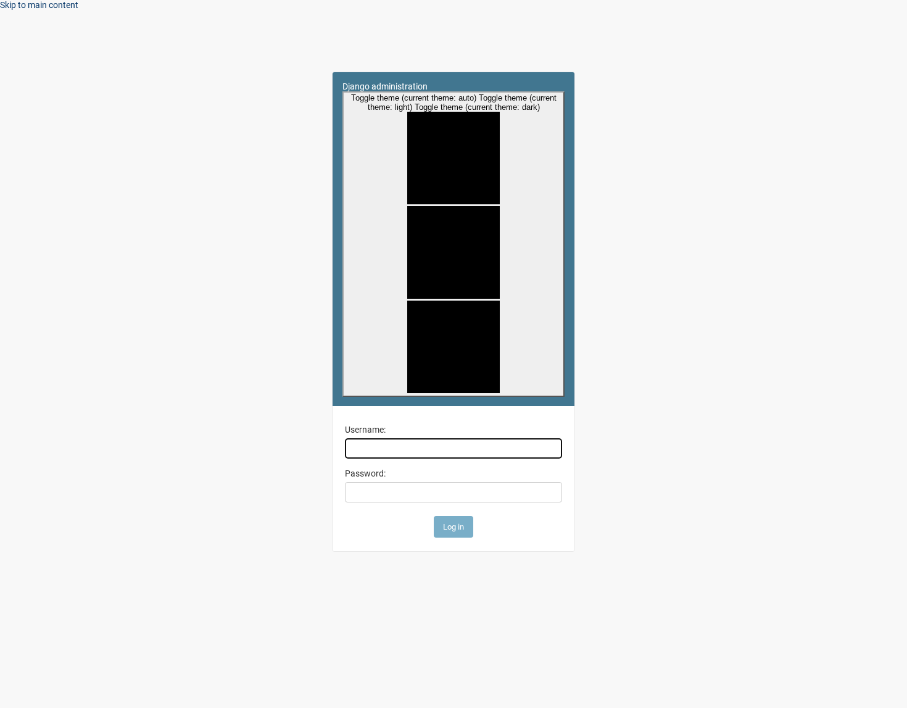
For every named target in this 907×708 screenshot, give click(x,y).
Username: (365, 430)
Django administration (385, 86)
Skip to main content (39, 5)
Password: (365, 473)
